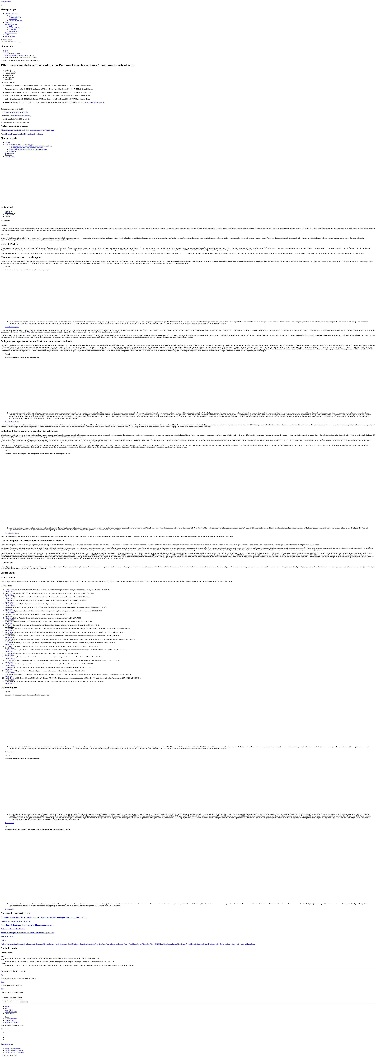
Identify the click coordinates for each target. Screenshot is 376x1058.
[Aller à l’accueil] (6, 1)
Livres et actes (13, 19)
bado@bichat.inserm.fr (97, 102)
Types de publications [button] (11, 13)
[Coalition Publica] (7, 1044)
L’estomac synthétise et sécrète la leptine (21, 144)
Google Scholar (9, 591)
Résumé (7, 142)
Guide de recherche (11, 1012)
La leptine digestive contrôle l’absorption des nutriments (26, 148)
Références (8, 155)
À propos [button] (8, 24)
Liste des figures (10, 156)
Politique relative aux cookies (14, 1050)
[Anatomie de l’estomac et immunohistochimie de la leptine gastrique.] (39, 318)
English (7, 34)
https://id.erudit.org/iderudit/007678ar (16, 112)
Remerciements (9, 153)
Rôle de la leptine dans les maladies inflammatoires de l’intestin (28, 149)
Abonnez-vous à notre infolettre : (12, 1000)
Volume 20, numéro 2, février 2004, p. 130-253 (19, 55)
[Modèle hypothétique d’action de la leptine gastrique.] (39, 409)
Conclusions (12, 151)
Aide (6, 1008)
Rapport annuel (13, 31)
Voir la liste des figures (12, 327)
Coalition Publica (14, 27)
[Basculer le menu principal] (1, 5)
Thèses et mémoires (15, 17)
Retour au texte (9, 752)
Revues (11, 15)
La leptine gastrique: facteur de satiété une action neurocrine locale (30, 146)
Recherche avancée (11, 33)
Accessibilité (9, 1010)
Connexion (8, 22)
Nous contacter (9, 1013)
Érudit (10, 26)
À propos (14, 24)
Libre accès (12, 29)
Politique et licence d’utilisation (14, 1052)
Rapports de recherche (15, 20)
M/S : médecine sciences (12, 54)
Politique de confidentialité (13, 1048)
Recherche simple (6, 40)
